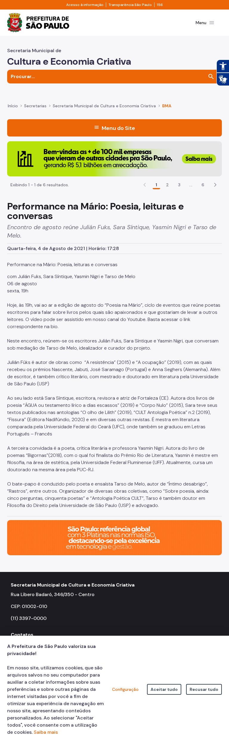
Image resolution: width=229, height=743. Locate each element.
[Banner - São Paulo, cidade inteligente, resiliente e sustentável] (114, 537)
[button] (215, 185)
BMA (166, 105)
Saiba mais (46, 732)
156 (160, 5)
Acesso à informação (84, 5)
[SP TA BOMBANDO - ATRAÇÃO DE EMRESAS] (114, 158)
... (190, 184)
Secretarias (35, 105)
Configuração (125, 689)
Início (13, 105)
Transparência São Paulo (130, 5)
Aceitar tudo (164, 689)
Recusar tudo (204, 689)
